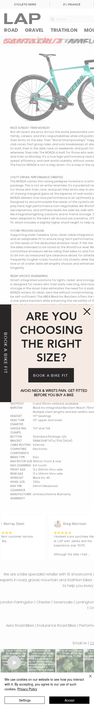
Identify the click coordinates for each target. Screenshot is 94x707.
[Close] (87, 678)
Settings (25, 700)
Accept (69, 700)
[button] (87, 311)
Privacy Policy (27, 689)
